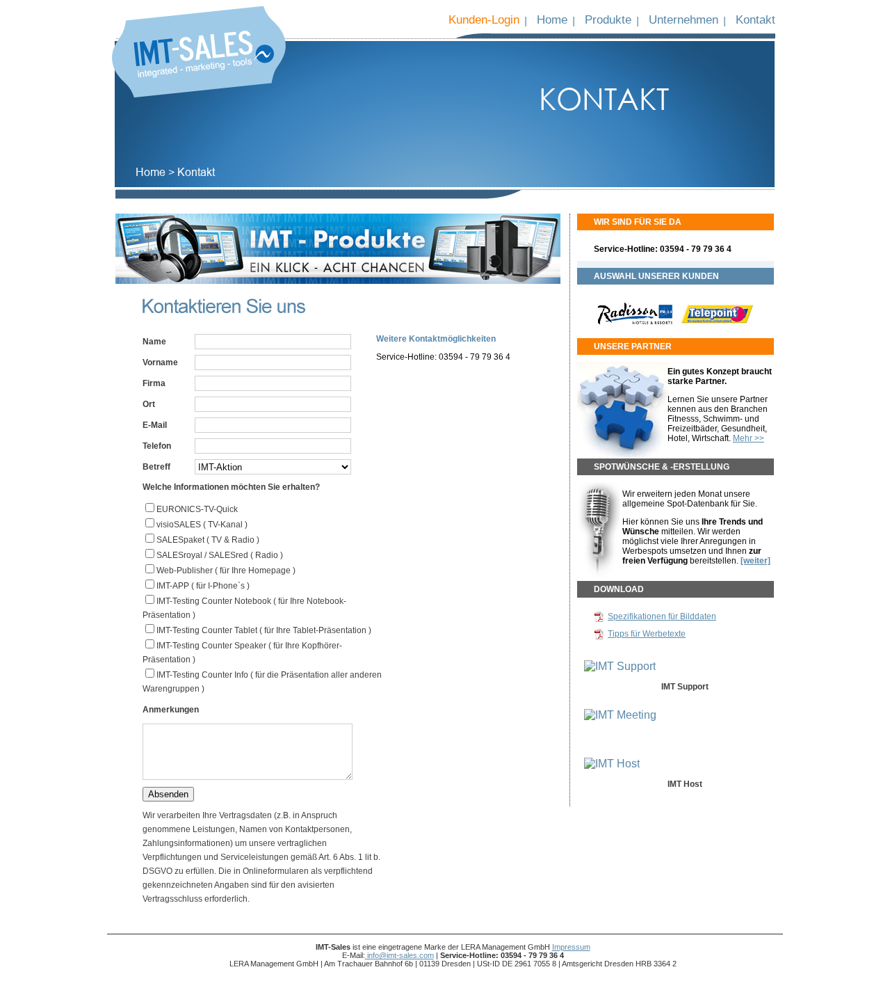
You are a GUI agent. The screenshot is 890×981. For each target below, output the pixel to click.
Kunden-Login (483, 19)
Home (552, 19)
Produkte (608, 19)
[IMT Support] (620, 666)
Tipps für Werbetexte (647, 634)
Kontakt (755, 19)
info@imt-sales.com (399, 955)
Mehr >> (748, 438)
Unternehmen (683, 19)
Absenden (168, 794)
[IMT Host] (612, 763)
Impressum (571, 947)
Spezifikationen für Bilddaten (662, 616)
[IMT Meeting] (620, 715)
